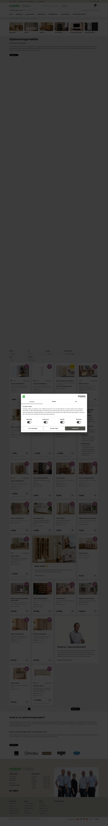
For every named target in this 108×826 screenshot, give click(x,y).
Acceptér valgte (54, 428)
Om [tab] (76, 401)
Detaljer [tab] (54, 401)
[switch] (46, 422)
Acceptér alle (75, 428)
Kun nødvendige (33, 428)
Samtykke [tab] (32, 401)
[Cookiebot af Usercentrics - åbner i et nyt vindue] (79, 396)
